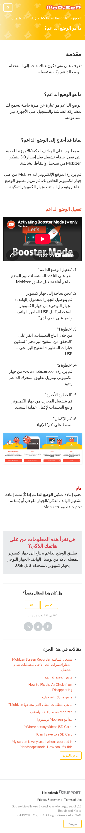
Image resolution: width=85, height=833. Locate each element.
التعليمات (18, 18)
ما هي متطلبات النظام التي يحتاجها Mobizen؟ (40, 704)
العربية (74, 823)
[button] (49, 605)
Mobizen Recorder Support (61, 18)
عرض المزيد (70, 755)
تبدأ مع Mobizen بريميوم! (55, 719)
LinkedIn (28, 626)
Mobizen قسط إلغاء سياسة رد (51, 712)
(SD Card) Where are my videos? (48, 727)
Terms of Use (73, 799)
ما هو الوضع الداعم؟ (58, 677)
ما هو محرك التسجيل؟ (57, 697)
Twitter (38, 626)
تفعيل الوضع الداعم (64, 209)
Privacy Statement (49, 799)
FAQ (32, 18)
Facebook (47, 626)
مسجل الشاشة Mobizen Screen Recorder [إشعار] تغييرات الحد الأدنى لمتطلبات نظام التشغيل (42, 664)
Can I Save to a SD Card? (54, 734)
